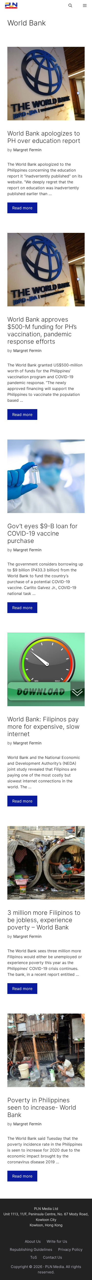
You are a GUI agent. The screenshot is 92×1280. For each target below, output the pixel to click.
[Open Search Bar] (70, 5)
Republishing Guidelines (31, 1249)
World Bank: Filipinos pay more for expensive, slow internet (43, 726)
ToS (33, 1257)
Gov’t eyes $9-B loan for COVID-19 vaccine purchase (42, 533)
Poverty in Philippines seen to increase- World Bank (41, 1107)
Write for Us (57, 1241)
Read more (22, 207)
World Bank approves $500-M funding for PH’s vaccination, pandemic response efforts (42, 330)
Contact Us (52, 1257)
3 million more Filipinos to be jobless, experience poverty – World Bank (43, 920)
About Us (33, 1241)
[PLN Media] (9, 5)
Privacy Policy (70, 1249)
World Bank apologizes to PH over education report (43, 137)
